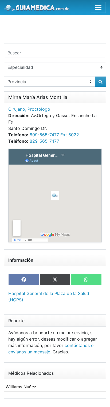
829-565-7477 (44, 141)
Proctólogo (39, 109)
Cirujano (16, 109)
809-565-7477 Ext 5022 (54, 134)
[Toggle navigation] (98, 7)
